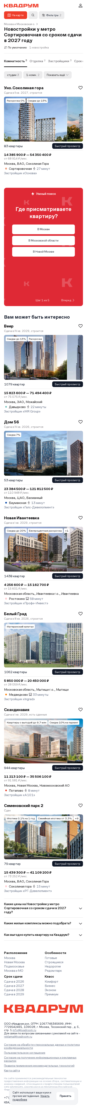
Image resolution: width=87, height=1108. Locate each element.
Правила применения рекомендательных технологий (39, 1065)
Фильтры (53, 15)
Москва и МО (13, 970)
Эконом (50, 990)
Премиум (51, 994)
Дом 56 (11, 422)
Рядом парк (53, 970)
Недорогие (53, 966)
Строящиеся (54, 962)
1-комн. (32, 75)
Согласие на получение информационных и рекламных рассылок (40, 1059)
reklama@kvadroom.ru (18, 1036)
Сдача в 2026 (14, 981)
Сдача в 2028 (14, 990)
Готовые (51, 958)
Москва (9, 958)
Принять (65, 1096)
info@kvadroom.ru (24, 1030)
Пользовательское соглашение (24, 1052)
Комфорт (51, 981)
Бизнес (50, 985)
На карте (18, 15)
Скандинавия (16, 709)
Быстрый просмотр (67, 146)
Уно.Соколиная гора (24, 88)
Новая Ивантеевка (21, 518)
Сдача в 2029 (14, 994)
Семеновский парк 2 (23, 805)
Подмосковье (14, 966)
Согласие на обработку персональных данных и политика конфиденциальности (42, 1046)
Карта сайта (12, 1070)
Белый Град (15, 614)
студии (13, 75)
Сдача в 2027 (14, 985)
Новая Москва (14, 962)
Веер (9, 326)
